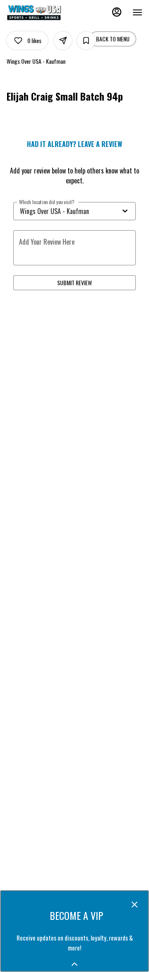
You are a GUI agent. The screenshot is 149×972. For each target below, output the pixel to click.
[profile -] (117, 12)
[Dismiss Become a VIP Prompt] (134, 904)
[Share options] (63, 40)
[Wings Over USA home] (44, 12)
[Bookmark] (86, 40)
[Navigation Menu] (137, 12)
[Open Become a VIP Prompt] (74, 964)
